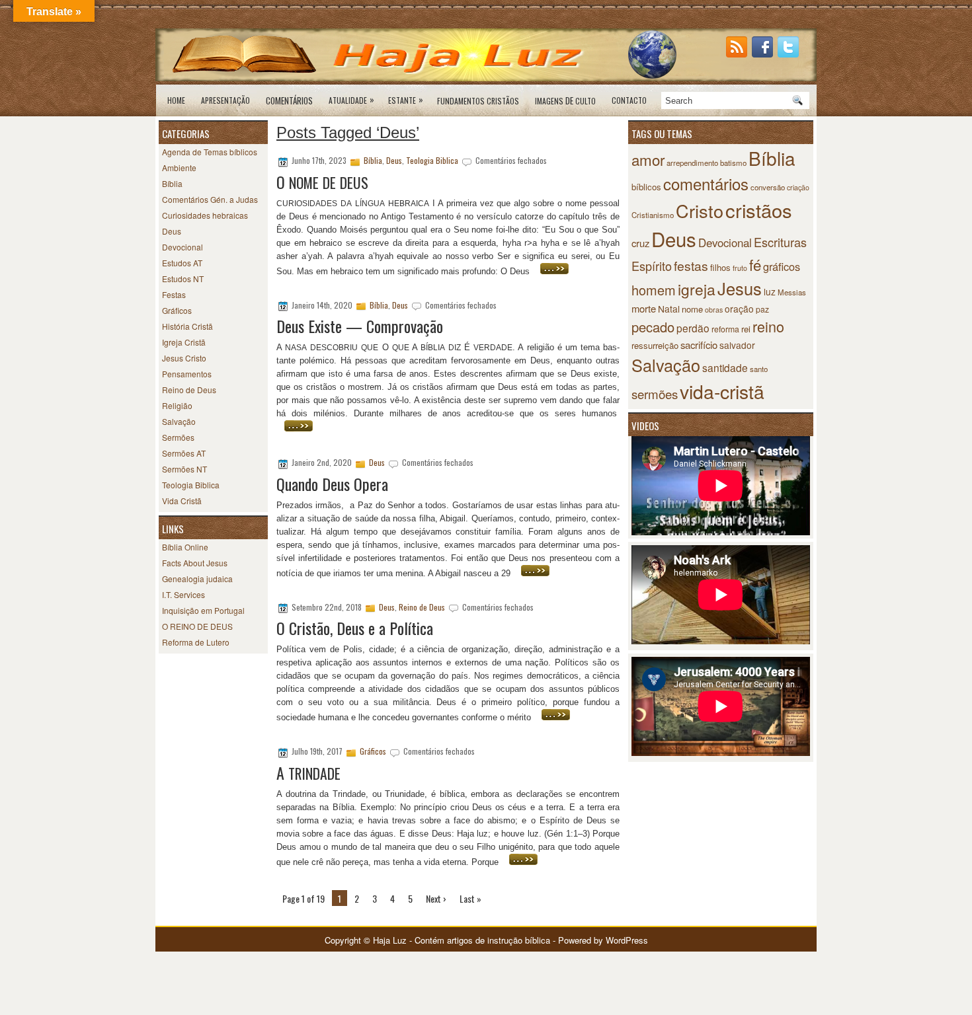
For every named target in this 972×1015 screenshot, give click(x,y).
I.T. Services (183, 594)
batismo (733, 162)
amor (648, 159)
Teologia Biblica (191, 484)
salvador (737, 345)
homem (653, 289)
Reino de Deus (189, 389)
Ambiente (179, 167)
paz (762, 309)
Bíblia (172, 183)
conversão (767, 187)
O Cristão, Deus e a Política (354, 628)
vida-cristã (722, 390)
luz (770, 291)
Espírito (651, 265)
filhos (720, 267)
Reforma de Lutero (195, 642)
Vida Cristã (182, 500)
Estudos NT (183, 278)
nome (692, 309)
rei (745, 328)
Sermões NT (184, 468)
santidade (725, 367)
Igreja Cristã (184, 342)
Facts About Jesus (194, 562)
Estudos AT (182, 262)
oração (739, 308)
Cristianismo (652, 214)
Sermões (178, 437)
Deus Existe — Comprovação (359, 326)
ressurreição (654, 345)
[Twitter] (789, 53)
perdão (692, 327)
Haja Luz (390, 940)
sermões (654, 393)
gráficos (781, 266)
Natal (669, 308)
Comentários (289, 100)
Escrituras (780, 241)
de (565, 100)
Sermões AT (184, 453)
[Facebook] (764, 53)
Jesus (739, 288)
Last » (470, 898)
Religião (177, 405)
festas (691, 265)
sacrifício (698, 345)
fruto (740, 268)
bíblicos (646, 186)
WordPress (627, 940)
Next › (436, 898)
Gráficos (177, 310)
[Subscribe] (738, 53)
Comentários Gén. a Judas (210, 199)
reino (768, 326)
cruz (640, 243)
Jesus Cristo (184, 357)
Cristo (699, 210)
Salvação (179, 421)
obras (714, 310)
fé (755, 264)
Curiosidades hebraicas (205, 215)
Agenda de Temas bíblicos (209, 151)
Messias (792, 292)
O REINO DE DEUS (197, 626)
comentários (706, 183)
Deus (171, 231)
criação (798, 187)
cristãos (758, 209)
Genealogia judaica (197, 578)
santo (759, 368)
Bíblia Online (185, 546)
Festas (174, 294)
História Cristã (187, 326)
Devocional (182, 246)
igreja (696, 289)
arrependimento (692, 162)
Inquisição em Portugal (203, 610)
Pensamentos (187, 373)
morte (643, 308)
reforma (725, 328)
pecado (652, 326)
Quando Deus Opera (332, 484)
